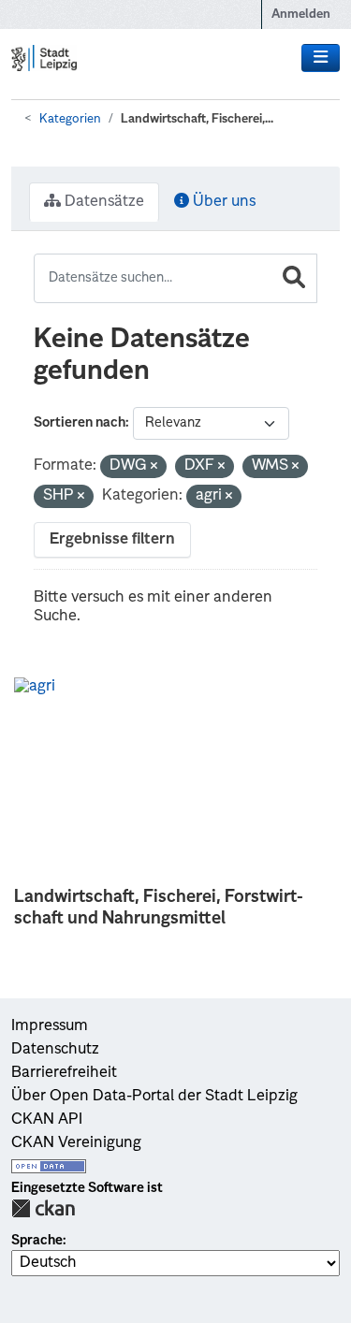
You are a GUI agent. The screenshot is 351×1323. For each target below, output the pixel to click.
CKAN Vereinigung (76, 1143)
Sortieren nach (79, 422)
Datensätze (102, 202)
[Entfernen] (154, 467)
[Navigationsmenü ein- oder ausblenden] (320, 58)
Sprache (37, 1240)
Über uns (222, 202)
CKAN (43, 1208)
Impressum (49, 1026)
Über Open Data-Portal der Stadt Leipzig (154, 1096)
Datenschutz (55, 1049)
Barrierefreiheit (64, 1073)
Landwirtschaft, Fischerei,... (197, 119)
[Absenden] (294, 278)
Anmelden (300, 14)
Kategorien (70, 119)
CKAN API (46, 1119)
